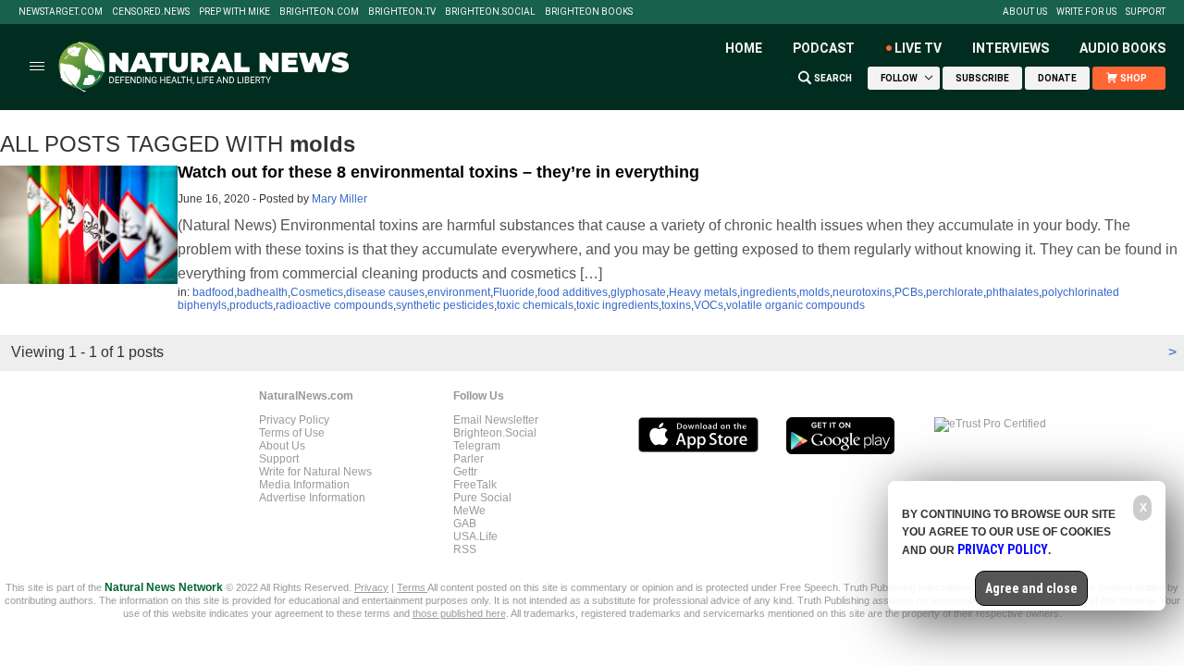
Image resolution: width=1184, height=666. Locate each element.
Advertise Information (312, 497)
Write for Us (1086, 12)
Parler (468, 458)
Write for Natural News (315, 471)
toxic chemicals (535, 305)
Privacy (371, 587)
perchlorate (954, 292)
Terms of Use (292, 432)
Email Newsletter (495, 419)
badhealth (262, 292)
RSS (464, 549)
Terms (412, 587)
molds (814, 292)
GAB (464, 523)
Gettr (465, 471)
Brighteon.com (319, 12)
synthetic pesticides (445, 305)
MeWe (469, 510)
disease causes (385, 292)
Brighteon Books (589, 12)
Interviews (1010, 48)
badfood (213, 292)
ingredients (768, 292)
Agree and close (1031, 588)
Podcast (824, 48)
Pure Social (482, 497)
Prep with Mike (234, 12)
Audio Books (1122, 48)
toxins (676, 305)
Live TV (918, 48)
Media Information (304, 484)
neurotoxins (862, 292)
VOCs (708, 305)
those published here (459, 613)
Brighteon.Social (490, 12)
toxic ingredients (617, 305)
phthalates (1012, 292)
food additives (572, 292)
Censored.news (151, 12)
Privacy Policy (294, 419)
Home (743, 48)
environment (458, 292)
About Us (1025, 12)
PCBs (908, 292)
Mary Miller (339, 198)
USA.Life (475, 536)
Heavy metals (703, 292)
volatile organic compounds (795, 305)
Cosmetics (316, 292)
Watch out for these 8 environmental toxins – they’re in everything (438, 172)
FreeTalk (475, 484)
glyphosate (638, 292)
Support (1146, 12)
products (251, 305)
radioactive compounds (334, 305)
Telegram (476, 445)
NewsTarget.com (60, 12)
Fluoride (514, 292)
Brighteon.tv (402, 12)
